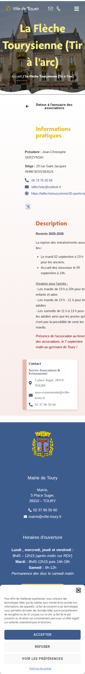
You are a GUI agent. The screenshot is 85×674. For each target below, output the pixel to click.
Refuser (42, 647)
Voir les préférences (42, 659)
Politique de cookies (40, 668)
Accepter (43, 635)
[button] (78, 590)
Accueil (17, 76)
